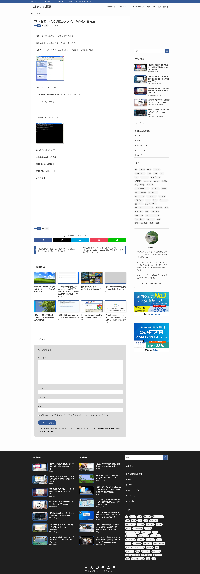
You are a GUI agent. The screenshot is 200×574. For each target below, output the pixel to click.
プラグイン (139, 200)
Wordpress (147, 181)
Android (142, 169)
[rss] (108, 567)
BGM (149, 169)
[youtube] (155, 283)
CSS (149, 173)
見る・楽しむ (139, 219)
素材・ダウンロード (152, 215)
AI (136, 169)
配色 (151, 223)
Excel (155, 173)
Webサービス (142, 145)
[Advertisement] (80, 203)
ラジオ (155, 200)
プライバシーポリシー (110, 571)
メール (41, 397)
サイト (40, 406)
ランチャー (164, 200)
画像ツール (139, 215)
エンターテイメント (142, 189)
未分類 (139, 155)
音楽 (157, 223)
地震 (166, 208)
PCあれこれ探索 (41, 6)
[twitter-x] (147, 283)
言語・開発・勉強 (141, 223)
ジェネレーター (140, 192)
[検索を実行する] (167, 51)
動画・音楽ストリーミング (144, 208)
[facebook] (143, 283)
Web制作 (138, 181)
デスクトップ (153, 192)
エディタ (150, 185)
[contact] (159, 283)
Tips (39, 25)
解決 (158, 219)
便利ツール (139, 204)
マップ (147, 200)
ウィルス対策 (139, 185)
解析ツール (151, 219)
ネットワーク (139, 196)
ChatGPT (157, 169)
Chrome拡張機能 (143, 131)
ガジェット (155, 189)
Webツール (144, 177)
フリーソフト (142, 150)
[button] (43, 240)
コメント (42, 358)
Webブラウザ (155, 177)
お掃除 (164, 181)
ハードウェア (151, 196)
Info (138, 136)
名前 (40, 388)
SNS (161, 173)
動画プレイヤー (150, 204)
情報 (146, 211)
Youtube (156, 181)
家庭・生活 (139, 211)
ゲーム (164, 189)
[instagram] (151, 283)
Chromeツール (140, 173)
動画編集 (159, 208)
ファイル (162, 196)
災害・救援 (155, 211)
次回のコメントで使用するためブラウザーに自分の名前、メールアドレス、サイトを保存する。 (75, 415)
